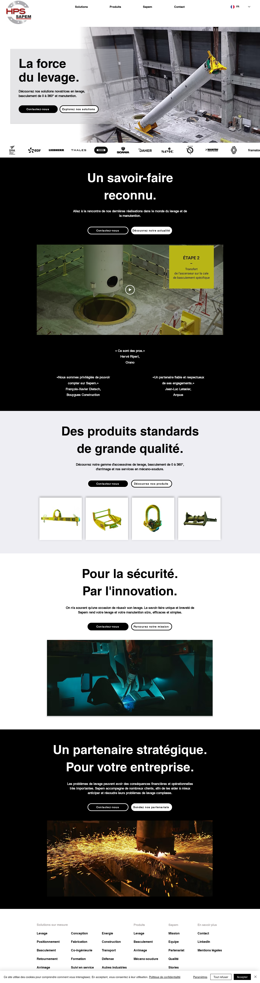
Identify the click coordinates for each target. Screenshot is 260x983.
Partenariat (176, 950)
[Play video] (130, 290)
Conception (79, 933)
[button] (81, 6)
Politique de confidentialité (164, 977)
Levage (42, 933)
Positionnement (48, 942)
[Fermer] (255, 977)
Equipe (173, 942)
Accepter (242, 977)
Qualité (173, 959)
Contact (203, 933)
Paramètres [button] (200, 977)
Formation (78, 959)
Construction (111, 942)
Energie (107, 933)
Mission (174, 933)
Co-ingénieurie (81, 950)
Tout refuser (221, 977)
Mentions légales (210, 950)
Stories (173, 967)
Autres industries (114, 967)
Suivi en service (82, 967)
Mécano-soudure (146, 959)
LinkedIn (204, 942)
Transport (109, 950)
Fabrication (79, 942)
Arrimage (43, 967)
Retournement (47, 959)
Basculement (46, 950)
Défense (108, 959)
